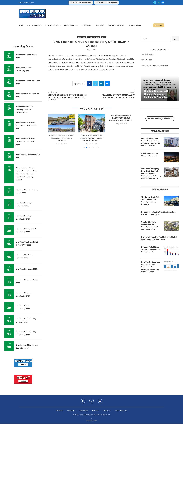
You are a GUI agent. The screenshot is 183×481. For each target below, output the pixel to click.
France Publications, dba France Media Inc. (94, 415)
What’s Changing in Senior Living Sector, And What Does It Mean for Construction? (151, 142)
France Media (135, 25)
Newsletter (59, 411)
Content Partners (116, 25)
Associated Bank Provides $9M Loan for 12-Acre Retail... (62, 138)
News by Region (33, 25)
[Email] (162, 2)
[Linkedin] (158, 2)
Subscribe (158, 25)
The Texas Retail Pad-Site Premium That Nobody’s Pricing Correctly (150, 200)
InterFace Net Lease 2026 (26, 269)
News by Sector (52, 25)
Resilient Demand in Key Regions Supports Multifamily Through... (157, 94)
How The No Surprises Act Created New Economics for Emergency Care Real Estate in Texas (150, 267)
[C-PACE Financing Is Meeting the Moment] (171, 157)
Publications (69, 25)
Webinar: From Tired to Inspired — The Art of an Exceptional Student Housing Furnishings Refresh (26, 174)
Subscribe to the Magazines (106, 2)
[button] (51, 131)
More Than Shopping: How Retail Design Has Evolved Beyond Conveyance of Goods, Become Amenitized (151, 173)
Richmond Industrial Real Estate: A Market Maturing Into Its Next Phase (159, 238)
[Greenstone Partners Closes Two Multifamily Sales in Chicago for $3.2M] (91, 123)
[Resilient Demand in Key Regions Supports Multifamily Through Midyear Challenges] (160, 88)
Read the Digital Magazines (80, 2)
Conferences (86, 25)
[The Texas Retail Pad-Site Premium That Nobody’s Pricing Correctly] (171, 201)
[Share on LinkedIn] (101, 83)
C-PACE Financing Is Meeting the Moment (150, 154)
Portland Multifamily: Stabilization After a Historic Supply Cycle (158, 213)
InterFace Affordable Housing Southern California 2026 (24, 110)
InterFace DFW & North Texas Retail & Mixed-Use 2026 (26, 126)
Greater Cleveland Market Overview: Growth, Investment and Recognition (149, 225)
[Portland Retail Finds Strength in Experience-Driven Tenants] (171, 251)
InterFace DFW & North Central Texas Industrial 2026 (26, 142)
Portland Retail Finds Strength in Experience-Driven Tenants (151, 249)
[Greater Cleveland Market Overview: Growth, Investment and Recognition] (171, 226)
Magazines (71, 411)
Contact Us (106, 411)
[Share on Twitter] (95, 83)
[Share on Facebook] (89, 83)
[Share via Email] (107, 83)
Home (21, 25)
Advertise (95, 411)
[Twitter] (154, 2)
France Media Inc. (121, 411)
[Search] (175, 38)
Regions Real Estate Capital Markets (155, 65)
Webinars (100, 25)
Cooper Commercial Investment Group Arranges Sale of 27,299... (121, 117)
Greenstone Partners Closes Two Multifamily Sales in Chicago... (91, 138)
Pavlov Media (147, 60)
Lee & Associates (148, 54)
